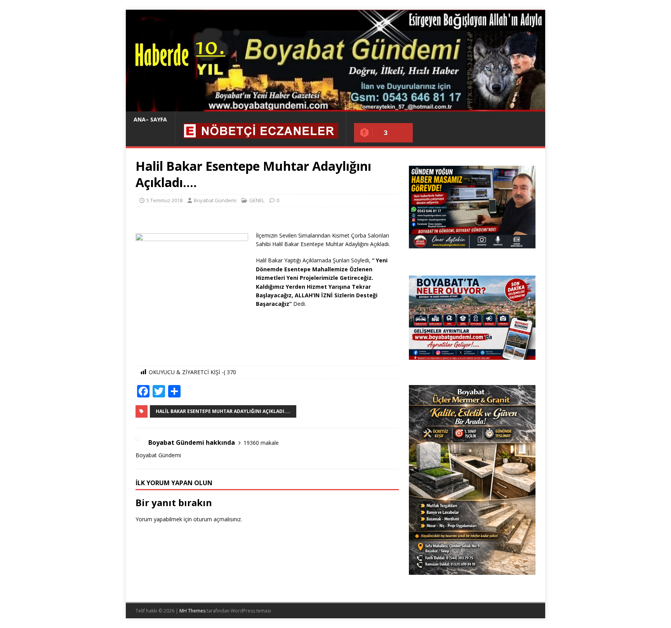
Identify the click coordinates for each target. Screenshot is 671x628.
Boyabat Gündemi (215, 200)
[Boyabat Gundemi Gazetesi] (335, 107)
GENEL (256, 200)
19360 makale (261, 442)
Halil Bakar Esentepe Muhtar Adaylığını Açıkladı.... (223, 411)
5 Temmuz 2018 (164, 200)
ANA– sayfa (150, 119)
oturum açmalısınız (217, 519)
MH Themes (192, 610)
